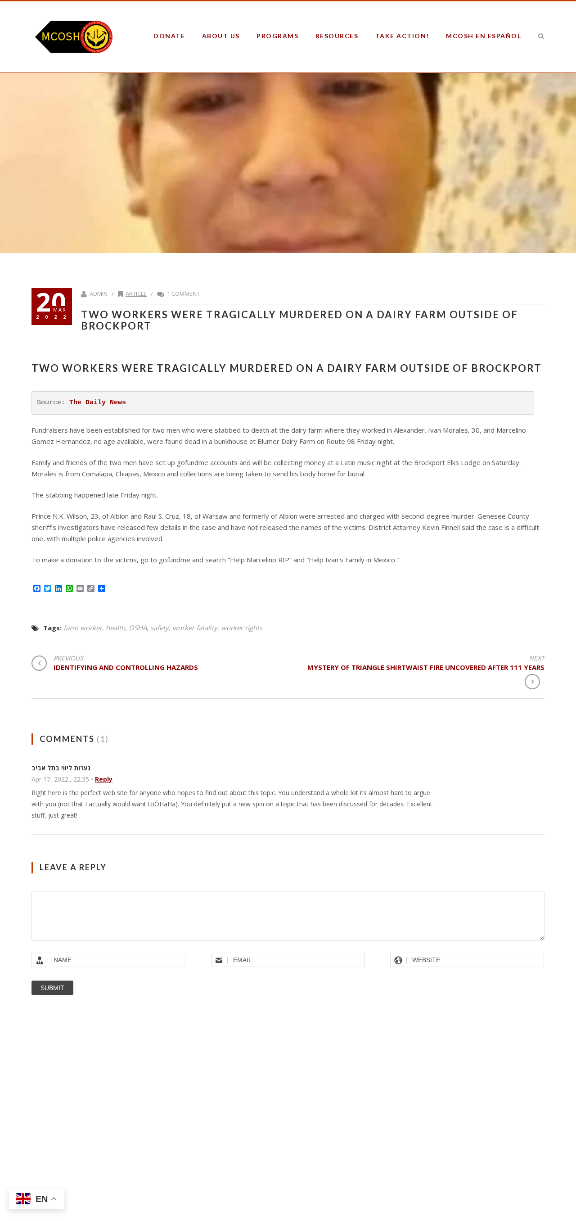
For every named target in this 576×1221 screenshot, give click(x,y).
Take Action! (402, 36)
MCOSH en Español (483, 36)
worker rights (241, 627)
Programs (277, 36)
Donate (169, 36)
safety (159, 627)
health (115, 627)
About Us (221, 36)
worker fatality (194, 627)
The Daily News (97, 403)
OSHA (138, 627)
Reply (103, 779)
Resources (337, 36)
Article (136, 293)
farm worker (82, 627)
